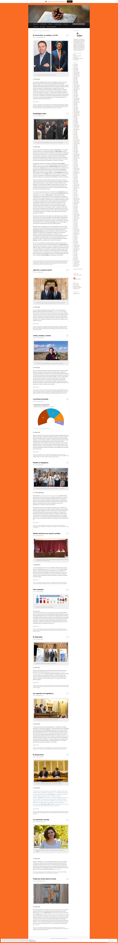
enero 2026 (76, 70)
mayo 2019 (76, 162)
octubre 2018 (76, 171)
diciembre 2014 (76, 229)
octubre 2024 (76, 87)
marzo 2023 (76, 107)
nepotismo (48, 263)
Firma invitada (42, 26)
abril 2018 (75, 178)
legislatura (35, 748)
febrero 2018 (76, 181)
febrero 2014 (76, 242)
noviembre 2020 (77, 141)
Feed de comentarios (77, 287)
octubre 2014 (76, 232)
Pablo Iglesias (59, 106)
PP (33, 107)
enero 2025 (76, 83)
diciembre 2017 (76, 184)
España (60, 871)
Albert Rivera (48, 104)
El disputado (37, 637)
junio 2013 (75, 253)
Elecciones (65, 747)
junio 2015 (75, 221)
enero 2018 (76, 182)
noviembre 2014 (77, 230)
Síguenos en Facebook (78, 269)
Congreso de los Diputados (58, 747)
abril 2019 (75, 163)
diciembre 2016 (76, 198)
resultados (46, 456)
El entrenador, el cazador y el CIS (45, 35)
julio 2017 (75, 189)
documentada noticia (43, 164)
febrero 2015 (76, 227)
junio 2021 (75, 132)
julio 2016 (75, 204)
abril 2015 (75, 224)
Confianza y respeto (77, 55)
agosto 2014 (76, 234)
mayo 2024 (76, 91)
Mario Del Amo (36, 24)
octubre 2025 (76, 74)
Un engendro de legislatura (43, 693)
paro (47, 812)
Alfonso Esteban (54, 389)
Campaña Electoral (55, 326)
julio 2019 (75, 159)
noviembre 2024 (77, 86)
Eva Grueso (50, 24)
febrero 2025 (76, 82)
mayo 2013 (76, 254)
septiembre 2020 (77, 143)
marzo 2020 (76, 150)
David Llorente (58, 454)
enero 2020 (76, 152)
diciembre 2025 (76, 72)
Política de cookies (32, 940)
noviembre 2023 (77, 99)
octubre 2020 (76, 142)
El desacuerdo (38, 754)
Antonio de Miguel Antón (61, 389)
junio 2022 (75, 117)
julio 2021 (75, 130)
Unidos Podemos (63, 526)
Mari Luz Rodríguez (40, 748)
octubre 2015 (76, 216)
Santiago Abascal (40, 107)
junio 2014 (75, 237)
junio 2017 (75, 190)
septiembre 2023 (77, 102)
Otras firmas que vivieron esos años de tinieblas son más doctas (56, 914)
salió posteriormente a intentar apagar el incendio (42, 193)
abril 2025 (75, 79)
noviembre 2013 (77, 246)
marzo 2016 (76, 210)
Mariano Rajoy (39, 686)
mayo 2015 (76, 223)
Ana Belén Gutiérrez (57, 24)
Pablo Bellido (49, 106)
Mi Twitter (76, 273)
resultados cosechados (58, 311)
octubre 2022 (76, 113)
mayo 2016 (76, 207)
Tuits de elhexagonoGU (78, 275)
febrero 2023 (76, 108)
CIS (37, 105)
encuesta (52, 105)
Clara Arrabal (35, 26)
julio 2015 (75, 220)
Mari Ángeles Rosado (36, 106)
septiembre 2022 (77, 115)
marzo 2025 (76, 81)
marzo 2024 (76, 94)
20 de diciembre (54, 927)
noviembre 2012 (77, 262)
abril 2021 (75, 134)
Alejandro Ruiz (60, 260)
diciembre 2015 (76, 214)
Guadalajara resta (39, 113)
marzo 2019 (76, 164)
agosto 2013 (76, 250)
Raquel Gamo (40, 582)
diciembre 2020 (76, 139)
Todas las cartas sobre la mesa (44, 879)
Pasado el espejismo (40, 462)
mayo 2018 (76, 177)
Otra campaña (38, 589)
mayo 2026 (76, 65)
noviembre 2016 (77, 199)
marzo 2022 (76, 121)
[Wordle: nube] (77, 293)
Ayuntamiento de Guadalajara (38, 261)
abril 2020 (75, 148)
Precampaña (55, 686)
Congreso (42, 391)
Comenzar (70, 1)
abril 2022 (75, 120)
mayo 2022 (76, 119)
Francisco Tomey (59, 685)
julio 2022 (75, 116)
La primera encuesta (40, 399)
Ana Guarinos (53, 525)
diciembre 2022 (76, 111)
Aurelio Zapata (36, 82)
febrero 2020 (76, 151)
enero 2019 (76, 167)
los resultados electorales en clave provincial (49, 495)
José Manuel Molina (52, 455)
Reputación (76, 57)
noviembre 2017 (77, 185)
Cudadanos (35, 928)
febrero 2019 (76, 165)
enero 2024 (76, 96)
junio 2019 (75, 160)
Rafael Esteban (47, 328)
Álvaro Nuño (40, 104)
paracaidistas (38, 393)
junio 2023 (75, 103)
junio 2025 (75, 77)
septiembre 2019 (77, 158)
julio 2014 (75, 236)
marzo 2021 (76, 135)
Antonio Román (65, 260)
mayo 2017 (76, 191)
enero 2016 (76, 212)
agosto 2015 (76, 219)
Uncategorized (40, 871)
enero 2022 (76, 124)
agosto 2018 (76, 173)
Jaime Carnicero (43, 263)
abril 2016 (75, 208)
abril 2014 (75, 240)
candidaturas (37, 391)
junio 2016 (75, 206)
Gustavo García (43, 24)
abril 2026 (75, 66)
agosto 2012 (76, 266)
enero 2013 (76, 259)
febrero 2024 (76, 95)
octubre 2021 (76, 128)
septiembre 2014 (77, 233)
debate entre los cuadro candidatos (53, 569)
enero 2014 (76, 244)
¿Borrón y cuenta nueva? (42, 270)
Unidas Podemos (49, 107)
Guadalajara (43, 526)
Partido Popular (64, 263)
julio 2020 (75, 145)
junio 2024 (75, 90)
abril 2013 (75, 255)
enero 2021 (76, 138)
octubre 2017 (76, 186)
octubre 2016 (76, 201)
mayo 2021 (76, 133)
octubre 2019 (76, 156)
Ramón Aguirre (47, 393)
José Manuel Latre (40, 327)
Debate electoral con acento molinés (46, 533)
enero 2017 (76, 197)
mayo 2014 (76, 238)
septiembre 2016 (77, 202)
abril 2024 (75, 92)
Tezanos (44, 107)
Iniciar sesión (76, 284)
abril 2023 (75, 105)
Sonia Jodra (65, 24)
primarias (43, 393)
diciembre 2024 (76, 85)
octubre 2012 (76, 263)
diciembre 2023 (76, 98)
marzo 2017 (76, 194)
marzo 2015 (76, 225)
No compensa (76, 59)
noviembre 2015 (77, 215)
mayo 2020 (76, 147)
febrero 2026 (76, 69)
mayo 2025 (76, 78)
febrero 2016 (76, 211)
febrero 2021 (76, 137)
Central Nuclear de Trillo (55, 811)
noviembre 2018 (77, 169)
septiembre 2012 (77, 264)
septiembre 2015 (77, 217)
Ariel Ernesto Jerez (61, 927)
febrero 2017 (76, 195)
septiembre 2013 (77, 249)
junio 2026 (75, 64)
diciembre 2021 (76, 125)
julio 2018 (75, 175)
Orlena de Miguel (44, 106)
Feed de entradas (77, 286)
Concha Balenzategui (41, 525)
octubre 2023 (76, 100)
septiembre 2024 (77, 89)
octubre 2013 (76, 247)
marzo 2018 (76, 180)
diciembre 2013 (76, 245)
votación (49, 456)
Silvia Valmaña (59, 328)
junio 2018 (75, 176)
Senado (52, 393)
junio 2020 (75, 146)
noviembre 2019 (77, 155)
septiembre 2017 (77, 188)
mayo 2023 (76, 104)
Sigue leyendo (36, 101)
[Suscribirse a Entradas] (74, 279)
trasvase (63, 812)
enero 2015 (76, 228)
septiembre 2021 (77, 129)
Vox (53, 107)
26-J (50, 525)
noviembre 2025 (77, 73)
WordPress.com (77, 288)
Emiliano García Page (60, 261)
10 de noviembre (49, 260)
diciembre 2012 (76, 260)
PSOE (35, 107)
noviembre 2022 (77, 112)
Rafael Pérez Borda (42, 264)
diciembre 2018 (76, 168)
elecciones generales (46, 105)
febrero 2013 (76, 258)
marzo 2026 (76, 68)
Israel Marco (37, 263)
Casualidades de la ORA (78, 58)
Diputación (66, 811)
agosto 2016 (76, 203)
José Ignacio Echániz (57, 105)
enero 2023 (76, 109)
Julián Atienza (54, 391)
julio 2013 (75, 251)
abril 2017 (75, 193)
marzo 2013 (76, 257)
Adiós (75, 54)
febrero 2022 (76, 122)
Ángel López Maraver (41, 91)
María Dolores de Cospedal (44, 392)
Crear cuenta (76, 283)
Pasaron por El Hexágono (51, 26)
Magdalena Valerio (65, 105)
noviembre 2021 (77, 126)
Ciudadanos (40, 105)
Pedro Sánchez (65, 106)
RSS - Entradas (78, 279)
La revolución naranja (41, 819)
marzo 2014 (76, 241)
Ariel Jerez (58, 525)
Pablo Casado (54, 106)
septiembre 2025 (77, 76)
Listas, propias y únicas (42, 335)
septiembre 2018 (77, 172)
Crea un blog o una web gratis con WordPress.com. (59, 938)
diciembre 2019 (76, 154)
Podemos (38, 456)
